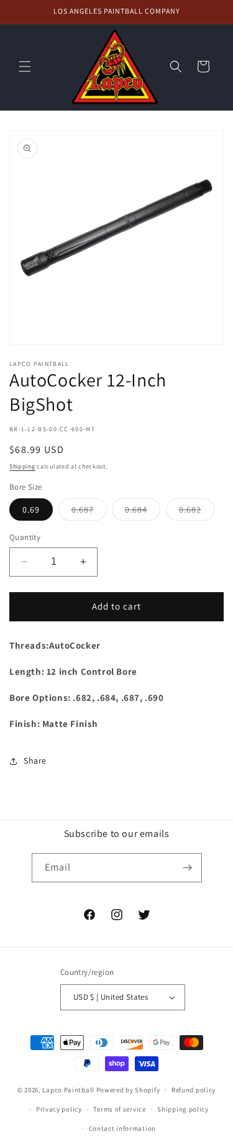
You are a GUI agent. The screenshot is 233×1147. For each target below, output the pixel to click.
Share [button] (35, 760)
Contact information (122, 1128)
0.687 (89, 512)
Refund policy (193, 1089)
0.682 (196, 512)
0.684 (142, 512)
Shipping (22, 466)
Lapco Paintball (68, 1089)
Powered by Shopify (128, 1089)
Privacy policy (59, 1109)
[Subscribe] (187, 867)
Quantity (24, 537)
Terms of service (119, 1109)
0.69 (31, 509)
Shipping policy (183, 1109)
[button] (25, 66)
